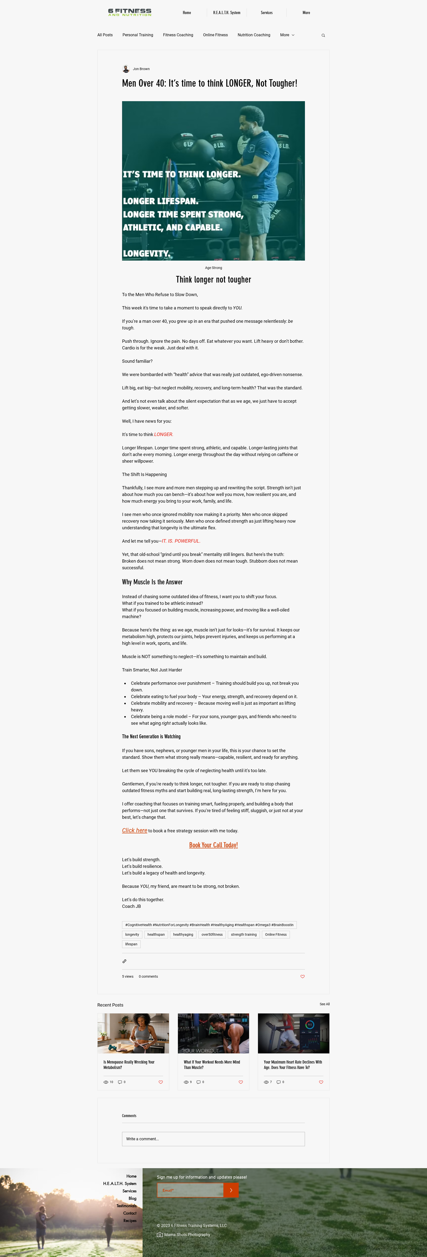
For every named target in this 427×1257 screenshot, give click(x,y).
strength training (244, 934)
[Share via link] (124, 961)
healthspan (156, 934)
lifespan (131, 944)
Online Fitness (215, 35)
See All (325, 1004)
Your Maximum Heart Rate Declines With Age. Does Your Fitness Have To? (293, 1064)
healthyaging (183, 934)
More (284, 35)
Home (131, 1176)
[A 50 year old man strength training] (213, 1033)
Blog (132, 1198)
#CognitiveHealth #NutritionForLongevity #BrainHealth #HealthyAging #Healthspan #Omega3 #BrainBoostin (209, 925)
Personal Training (138, 35)
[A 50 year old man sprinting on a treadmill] (293, 1033)
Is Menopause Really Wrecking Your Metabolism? (129, 1064)
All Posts (105, 35)
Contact (129, 1213)
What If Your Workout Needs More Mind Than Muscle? (212, 1064)
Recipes (130, 1220)
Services (129, 1191)
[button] (323, 35)
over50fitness (212, 934)
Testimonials (126, 1205)
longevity (132, 934)
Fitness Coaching (178, 35)
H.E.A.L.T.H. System (123, 1183)
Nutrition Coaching (254, 35)
